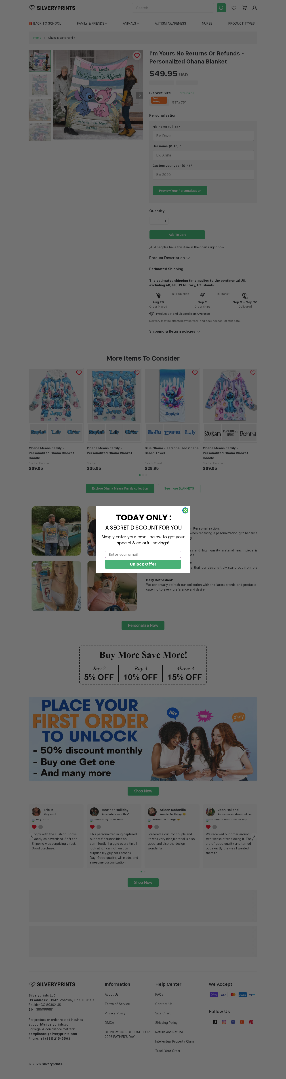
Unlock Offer (143, 564)
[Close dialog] (185, 510)
